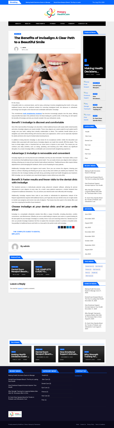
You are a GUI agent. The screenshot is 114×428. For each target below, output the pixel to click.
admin (24, 47)
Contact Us (82, 23)
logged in (20, 288)
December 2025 (90, 218)
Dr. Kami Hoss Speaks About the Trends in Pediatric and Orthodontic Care (93, 199)
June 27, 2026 (90, 74)
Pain (86, 158)
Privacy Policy (90, 424)
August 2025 (89, 223)
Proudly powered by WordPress (16, 424)
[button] (101, 23)
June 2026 (88, 214)
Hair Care (88, 154)
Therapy (71, 23)
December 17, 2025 (67, 357)
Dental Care (18, 33)
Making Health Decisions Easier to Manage (20, 356)
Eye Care (88, 145)
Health (28, 23)
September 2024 (90, 245)
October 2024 (89, 240)
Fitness (53, 23)
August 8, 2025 (90, 359)
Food (63, 23)
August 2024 (89, 249)
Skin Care (88, 136)
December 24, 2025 (43, 357)
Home (77, 424)
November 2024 (90, 236)
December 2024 (90, 232)
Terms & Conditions (100, 424)
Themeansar (37, 424)
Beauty (18, 23)
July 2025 (88, 227)
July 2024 (88, 254)
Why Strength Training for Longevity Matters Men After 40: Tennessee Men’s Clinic (93, 191)
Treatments (40, 23)
